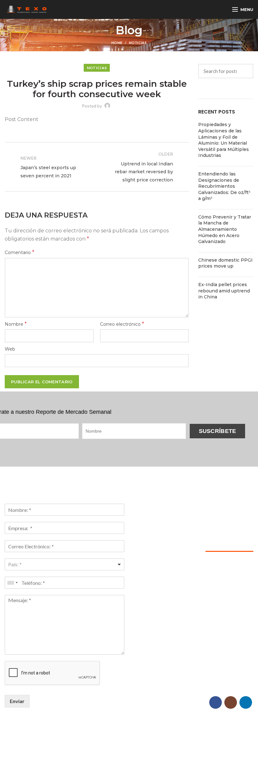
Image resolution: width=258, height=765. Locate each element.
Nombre (16, 324)
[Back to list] (97, 167)
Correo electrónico (122, 324)
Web (10, 349)
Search (245, 71)
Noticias (138, 43)
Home (116, 43)
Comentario (19, 252)
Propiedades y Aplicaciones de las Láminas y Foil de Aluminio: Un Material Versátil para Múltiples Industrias (223, 140)
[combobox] (64, 564)
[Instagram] (230, 702)
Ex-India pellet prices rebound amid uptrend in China (224, 291)
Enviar (17, 701)
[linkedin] (245, 702)
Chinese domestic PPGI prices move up (225, 263)
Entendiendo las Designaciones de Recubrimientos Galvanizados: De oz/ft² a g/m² (224, 186)
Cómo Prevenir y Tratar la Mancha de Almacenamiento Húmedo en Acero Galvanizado (224, 229)
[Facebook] (215, 702)
